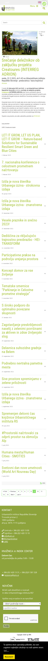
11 (41, 491)
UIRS (6, 541)
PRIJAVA (4, 83)
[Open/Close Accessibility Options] (44, 4)
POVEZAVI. (37, 116)
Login (7, 2)
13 (7, 494)
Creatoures (5, 92)
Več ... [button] (6, 651)
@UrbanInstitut (10, 539)
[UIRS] (8, 8)
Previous (13, 491)
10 (37, 491)
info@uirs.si (9, 536)
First (5, 491)
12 (4, 494)
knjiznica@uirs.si (12, 575)
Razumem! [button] (9, 657)
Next (12, 494)
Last (18, 494)
